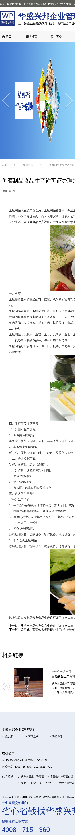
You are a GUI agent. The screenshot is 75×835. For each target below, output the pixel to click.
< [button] (6, 686)
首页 (8, 36)
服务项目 (32, 36)
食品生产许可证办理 (61, 776)
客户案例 (56, 36)
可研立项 (33, 736)
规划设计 (10, 736)
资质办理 (57, 736)
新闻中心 (28, 165)
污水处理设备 (66, 782)
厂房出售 (48, 782)
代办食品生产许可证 (32, 776)
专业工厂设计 (28, 782)
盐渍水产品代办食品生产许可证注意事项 (47, 625)
